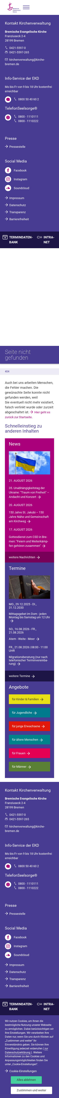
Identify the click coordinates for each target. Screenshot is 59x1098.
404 (7, 371)
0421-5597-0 (17, 48)
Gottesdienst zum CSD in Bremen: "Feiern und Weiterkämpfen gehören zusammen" (28, 541)
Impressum (16, 198)
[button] (26, 7)
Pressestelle (17, 146)
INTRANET (49, 239)
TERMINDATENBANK (21, 239)
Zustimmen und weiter (31, 1090)
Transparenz (17, 212)
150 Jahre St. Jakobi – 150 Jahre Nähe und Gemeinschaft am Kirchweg (29, 517)
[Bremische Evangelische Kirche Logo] (13, 7)
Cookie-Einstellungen (23, 1071)
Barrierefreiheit (19, 219)
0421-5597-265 (19, 52)
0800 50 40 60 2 (28, 99)
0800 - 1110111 (28, 116)
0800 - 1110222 (28, 121)
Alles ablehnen (26, 1079)
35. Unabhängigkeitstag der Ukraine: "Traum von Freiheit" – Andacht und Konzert (29, 492)
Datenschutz (17, 205)
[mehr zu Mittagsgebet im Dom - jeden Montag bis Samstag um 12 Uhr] (29, 587)
